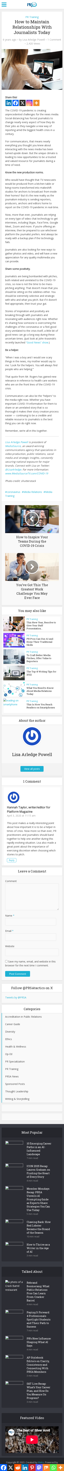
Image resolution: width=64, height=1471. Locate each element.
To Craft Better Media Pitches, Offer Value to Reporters (38, 658)
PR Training (32, 17)
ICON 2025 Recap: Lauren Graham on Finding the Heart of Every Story (38, 1171)
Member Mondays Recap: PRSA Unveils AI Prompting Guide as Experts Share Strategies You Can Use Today (38, 1199)
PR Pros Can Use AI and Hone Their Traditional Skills (39, 641)
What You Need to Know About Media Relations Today (40, 691)
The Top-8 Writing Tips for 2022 (41, 673)
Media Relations (32, 492)
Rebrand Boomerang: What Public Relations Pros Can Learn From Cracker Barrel (38, 1291)
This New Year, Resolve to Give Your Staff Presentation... (41, 625)
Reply (11, 860)
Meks (41, 1462)
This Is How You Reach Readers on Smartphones (40, 706)
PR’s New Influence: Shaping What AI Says (39, 1342)
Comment (11, 881)
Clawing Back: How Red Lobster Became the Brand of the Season (39, 1227)
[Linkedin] (9, 103)
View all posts (32, 768)
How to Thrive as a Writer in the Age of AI (38, 1248)
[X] (22, 103)
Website (9, 946)
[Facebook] (15, 103)
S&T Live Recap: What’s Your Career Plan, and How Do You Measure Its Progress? (38, 1391)
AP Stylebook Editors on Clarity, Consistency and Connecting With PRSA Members (38, 1364)
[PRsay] (32, 4)
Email (9, 931)
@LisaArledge (13, 469)
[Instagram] (29, 103)
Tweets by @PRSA (15, 997)
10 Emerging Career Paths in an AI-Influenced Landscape (39, 1149)
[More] (36, 103)
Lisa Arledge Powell (33, 39)
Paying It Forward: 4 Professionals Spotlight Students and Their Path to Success (38, 1319)
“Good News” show (37, 342)
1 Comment (54, 39)
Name (9, 915)
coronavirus (13, 492)
